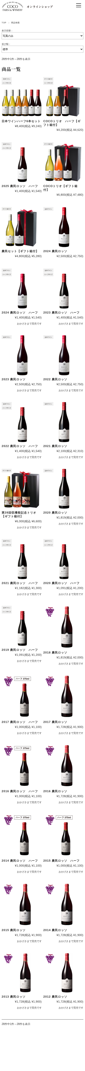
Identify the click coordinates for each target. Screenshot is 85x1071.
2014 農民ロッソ (55, 930)
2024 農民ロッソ (55, 251)
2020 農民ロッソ (55, 512)
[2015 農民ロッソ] (22, 904)
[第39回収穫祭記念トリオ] (22, 489)
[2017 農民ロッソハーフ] (22, 696)
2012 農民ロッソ (55, 996)
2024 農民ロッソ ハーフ (20, 312)
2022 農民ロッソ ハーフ (20, 446)
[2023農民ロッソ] (22, 355)
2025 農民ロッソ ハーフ (20, 186)
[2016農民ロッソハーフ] (22, 766)
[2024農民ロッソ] (63, 227)
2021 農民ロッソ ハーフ (20, 583)
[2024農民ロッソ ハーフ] (22, 288)
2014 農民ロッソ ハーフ (20, 860)
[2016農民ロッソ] (63, 766)
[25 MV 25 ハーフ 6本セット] (22, 97)
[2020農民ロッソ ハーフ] (63, 559)
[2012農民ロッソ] (63, 973)
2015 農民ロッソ (14, 930)
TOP (4, 22)
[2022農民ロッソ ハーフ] (63, 288)
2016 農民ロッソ (55, 791)
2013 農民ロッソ (14, 996)
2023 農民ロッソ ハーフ (61, 312)
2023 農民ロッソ (14, 379)
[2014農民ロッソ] (63, 904)
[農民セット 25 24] (22, 227)
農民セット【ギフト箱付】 (20, 251)
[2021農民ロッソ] (63, 422)
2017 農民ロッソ (55, 722)
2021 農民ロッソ (55, 446)
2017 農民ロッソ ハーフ (20, 722)
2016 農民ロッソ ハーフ (20, 791)
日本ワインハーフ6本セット (21, 121)
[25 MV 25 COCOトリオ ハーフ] (63, 97)
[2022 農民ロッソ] (63, 355)
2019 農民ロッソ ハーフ (20, 649)
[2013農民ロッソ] (22, 973)
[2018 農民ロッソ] (63, 627)
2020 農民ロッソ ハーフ (61, 583)
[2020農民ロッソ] (63, 489)
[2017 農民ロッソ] (63, 696)
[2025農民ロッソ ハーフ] (22, 162)
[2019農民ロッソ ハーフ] (22, 626)
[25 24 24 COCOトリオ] (63, 162)
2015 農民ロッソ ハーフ (61, 860)
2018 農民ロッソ (55, 652)
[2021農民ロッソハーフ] (22, 559)
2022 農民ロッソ (55, 379)
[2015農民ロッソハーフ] (63, 835)
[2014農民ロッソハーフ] (22, 835)
